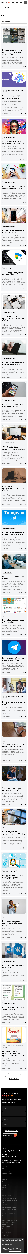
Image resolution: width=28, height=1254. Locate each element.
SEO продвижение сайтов (9, 1168)
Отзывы (4, 1187)
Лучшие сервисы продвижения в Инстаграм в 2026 (13, 318)
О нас (3, 1181)
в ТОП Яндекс (6, 1205)
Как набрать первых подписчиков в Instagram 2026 (13, 923)
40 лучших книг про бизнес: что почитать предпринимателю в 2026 (13, 1053)
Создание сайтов (7, 1173)
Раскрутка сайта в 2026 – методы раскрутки (13, 877)
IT (3, 740)
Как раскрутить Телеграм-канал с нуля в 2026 (13, 659)
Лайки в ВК (5, 1228)
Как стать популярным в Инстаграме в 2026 (12, 406)
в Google (4, 1202)
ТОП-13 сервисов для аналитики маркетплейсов (13, 448)
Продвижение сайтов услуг (9, 1207)
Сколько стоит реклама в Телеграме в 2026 (13, 1009)
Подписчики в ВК (7, 1226)
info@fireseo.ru (9, 1156)
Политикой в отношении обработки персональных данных (11, 1251)
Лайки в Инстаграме (7, 1224)
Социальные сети (7, 1232)
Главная (4, 1179)
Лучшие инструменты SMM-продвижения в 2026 (13, 142)
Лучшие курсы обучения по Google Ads (12, 274)
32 (21, 1075)
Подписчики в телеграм (8, 1215)
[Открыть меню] (25, 2)
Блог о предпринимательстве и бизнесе (13, 91)
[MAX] (13, 2)
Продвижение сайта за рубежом (11, 1200)
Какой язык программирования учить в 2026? (13, 488)
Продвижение (6, 1195)
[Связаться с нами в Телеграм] (17, 2)
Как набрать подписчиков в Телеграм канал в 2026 (13, 533)
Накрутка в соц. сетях (9, 1213)
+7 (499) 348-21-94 (11, 1150)
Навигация (5, 1177)
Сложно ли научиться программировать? (11, 789)
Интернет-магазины (9, 443)
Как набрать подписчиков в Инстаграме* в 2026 (13, 363)
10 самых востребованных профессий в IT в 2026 (13, 745)
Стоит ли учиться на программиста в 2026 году (13, 833)
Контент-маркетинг (9, 46)
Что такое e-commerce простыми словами (12, 97)
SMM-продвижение (9, 137)
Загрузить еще (14, 1079)
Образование (7, 268)
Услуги (4, 1166)
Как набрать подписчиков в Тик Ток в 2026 (13, 231)
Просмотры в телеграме (9, 1218)
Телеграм (5, 1235)
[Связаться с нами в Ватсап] (21, 2)
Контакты (4, 1192)
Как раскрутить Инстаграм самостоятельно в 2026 (13, 188)
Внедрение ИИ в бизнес (8, 1222)
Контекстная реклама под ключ (11, 1171)
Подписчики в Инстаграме (9, 1220)
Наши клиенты (6, 1189)
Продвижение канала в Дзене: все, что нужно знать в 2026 (12, 52)
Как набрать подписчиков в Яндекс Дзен (13, 621)
